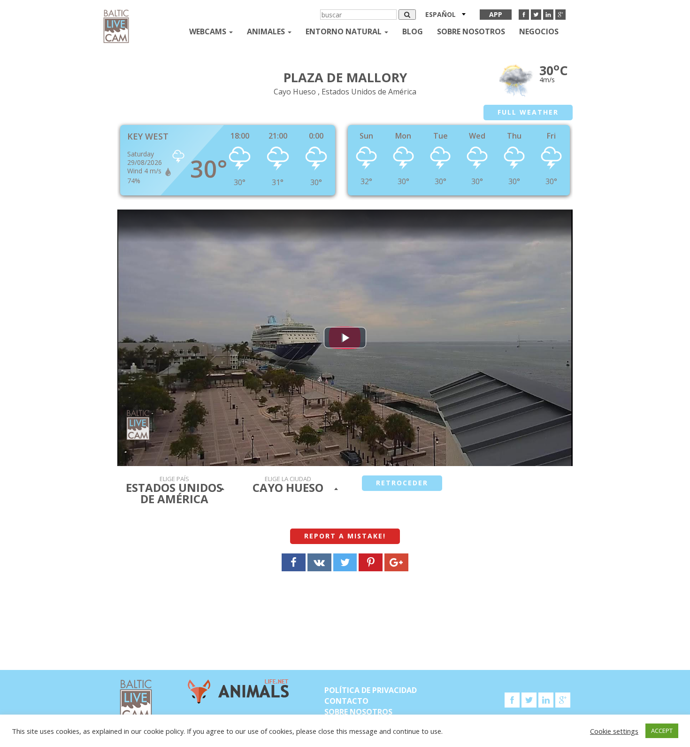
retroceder (402, 482)
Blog (412, 31)
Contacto (346, 701)
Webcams (208, 31)
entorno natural (344, 31)
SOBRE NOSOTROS (471, 31)
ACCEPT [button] (662, 730)
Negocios (539, 31)
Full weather (528, 112)
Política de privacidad (370, 690)
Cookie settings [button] (614, 731)
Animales (267, 31)
